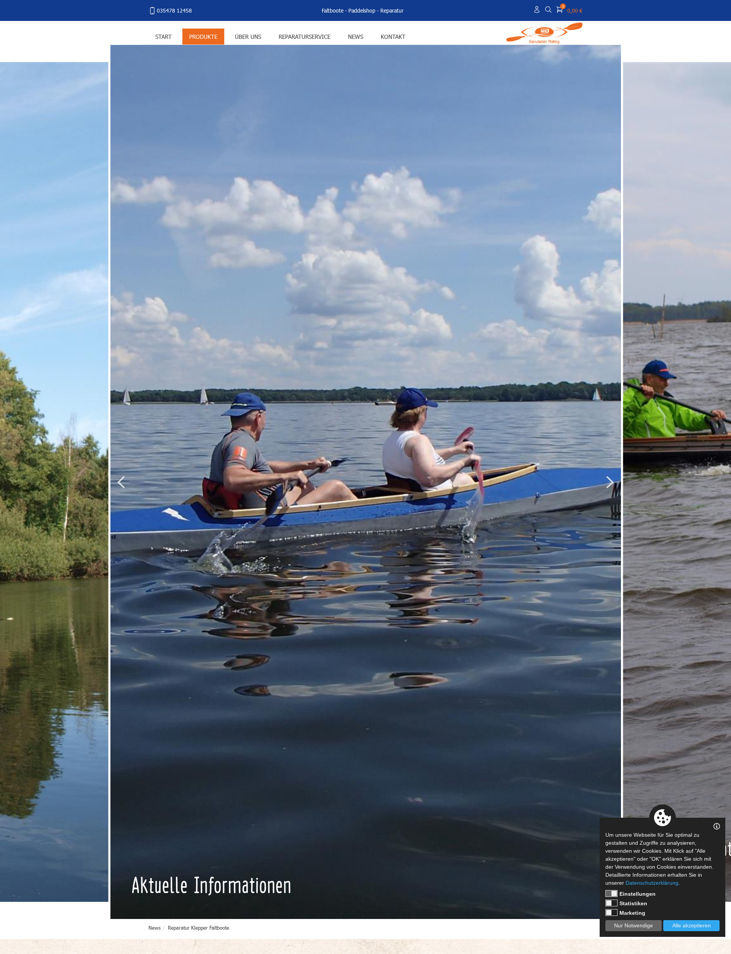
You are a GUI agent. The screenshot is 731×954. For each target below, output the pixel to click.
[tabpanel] (365, 482)
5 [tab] (578, 905)
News (355, 36)
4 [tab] (570, 905)
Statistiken (633, 903)
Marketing (632, 913)
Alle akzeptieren (691, 925)
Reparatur (392, 10)
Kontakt (393, 36)
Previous (121, 482)
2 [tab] (554, 905)
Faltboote (332, 10)
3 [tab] (562, 905)
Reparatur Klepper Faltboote (198, 928)
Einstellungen (637, 894)
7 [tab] (594, 905)
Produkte (203, 36)
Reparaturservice (304, 36)
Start (163, 36)
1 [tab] (546, 905)
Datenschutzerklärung (652, 883)
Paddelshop (361, 10)
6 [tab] (586, 905)
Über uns (248, 36)
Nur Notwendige (633, 925)
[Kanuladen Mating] (544, 31)
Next (610, 482)
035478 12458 (174, 10)
